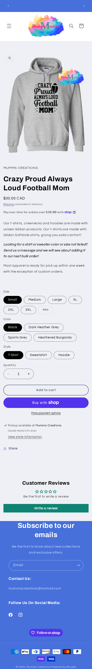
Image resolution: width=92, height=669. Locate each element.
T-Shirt (13, 355)
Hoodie (64, 355)
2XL (11, 309)
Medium (34, 299)
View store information (25, 437)
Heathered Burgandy (55, 337)
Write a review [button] (46, 508)
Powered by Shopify (63, 667)
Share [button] (13, 448)
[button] (9, 26)
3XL (28, 309)
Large (57, 299)
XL (75, 299)
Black (12, 327)
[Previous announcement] (8, 5)
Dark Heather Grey (44, 327)
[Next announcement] (84, 5)
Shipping (8, 204)
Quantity (9, 365)
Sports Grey (17, 337)
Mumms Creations (38, 667)
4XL (48, 311)
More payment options (46, 413)
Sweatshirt (38, 355)
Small (12, 299)
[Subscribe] (78, 565)
